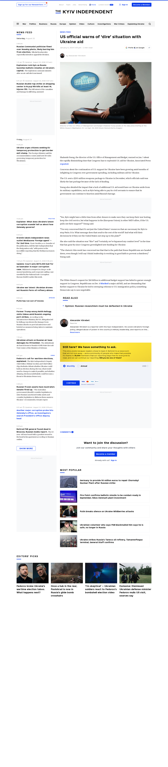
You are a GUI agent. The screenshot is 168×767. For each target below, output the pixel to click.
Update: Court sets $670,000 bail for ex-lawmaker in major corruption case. (35, 266)
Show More (26, 448)
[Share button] (149, 47)
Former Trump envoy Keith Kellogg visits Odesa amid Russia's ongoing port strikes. (34, 314)
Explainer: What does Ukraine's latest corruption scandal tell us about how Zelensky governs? (35, 224)
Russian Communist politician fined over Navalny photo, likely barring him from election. (35, 49)
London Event (103, 4)
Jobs (74, 4)
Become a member (105, 454)
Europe (63, 24)
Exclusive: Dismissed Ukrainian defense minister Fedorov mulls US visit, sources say (135, 591)
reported (64, 164)
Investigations (104, 24)
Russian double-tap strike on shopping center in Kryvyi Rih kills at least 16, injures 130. (36, 86)
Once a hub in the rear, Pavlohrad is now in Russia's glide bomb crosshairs (64, 591)
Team (68, 4)
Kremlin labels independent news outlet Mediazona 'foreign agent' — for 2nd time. (34, 240)
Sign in (114, 460)
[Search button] (149, 24)
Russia (53, 24)
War (24, 24)
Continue (71, 383)
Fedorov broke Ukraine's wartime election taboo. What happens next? (31, 589)
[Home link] (84, 12)
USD (144, 366)
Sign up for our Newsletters (31, 5)
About (61, 4)
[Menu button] (18, 24)
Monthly (71, 366)
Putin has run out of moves (30, 301)
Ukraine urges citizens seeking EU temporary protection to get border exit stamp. (35, 150)
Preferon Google (136, 48)
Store (94, 4)
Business (43, 24)
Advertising (82, 4)
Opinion (72, 24)
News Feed (65, 32)
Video (81, 24)
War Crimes (119, 24)
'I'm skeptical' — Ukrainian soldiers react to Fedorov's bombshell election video (101, 589)
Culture (91, 24)
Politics (32, 24)
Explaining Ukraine (136, 24)
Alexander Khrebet (77, 56)
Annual (84, 366)
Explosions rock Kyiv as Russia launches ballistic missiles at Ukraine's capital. (35, 68)
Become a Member (141, 5)
